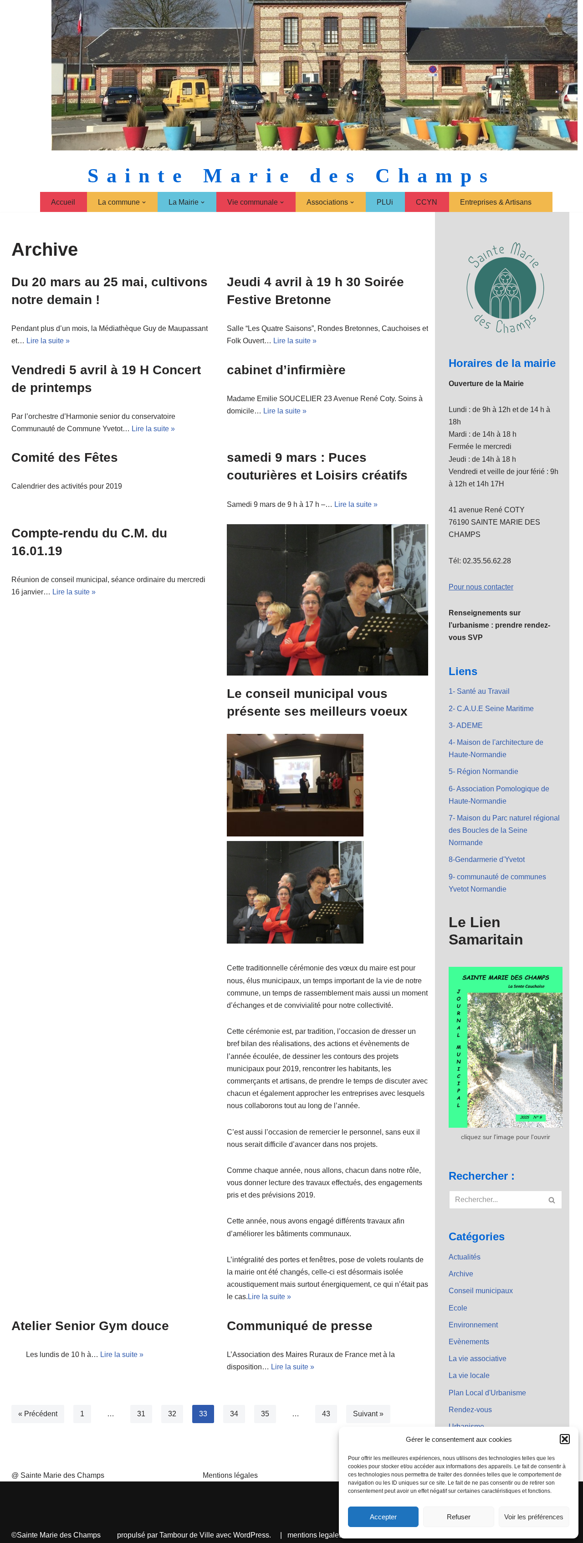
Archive (461, 1274)
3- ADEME (466, 725)
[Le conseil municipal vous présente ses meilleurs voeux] (328, 600)
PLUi (385, 202)
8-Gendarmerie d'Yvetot (487, 859)
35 (265, 1414)
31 (141, 1414)
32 (172, 1414)
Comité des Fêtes (64, 457)
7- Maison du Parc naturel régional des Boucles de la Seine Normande (504, 830)
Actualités (465, 1257)
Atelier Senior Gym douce (90, 1326)
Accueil (63, 202)
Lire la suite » (48, 341)
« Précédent (37, 1414)
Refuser (458, 1517)
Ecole (458, 1308)
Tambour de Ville (186, 1535)
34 (234, 1414)
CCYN (426, 202)
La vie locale (469, 1375)
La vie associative (477, 1358)
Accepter (383, 1517)
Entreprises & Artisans (496, 202)
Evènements (469, 1342)
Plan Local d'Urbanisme (487, 1393)
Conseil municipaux (481, 1291)
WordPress (251, 1535)
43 (326, 1414)
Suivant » (368, 1414)
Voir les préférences (533, 1517)
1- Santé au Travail (479, 691)
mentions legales (315, 1535)
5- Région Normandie (483, 771)
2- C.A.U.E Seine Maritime (491, 708)
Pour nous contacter (481, 587)
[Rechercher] (552, 1199)
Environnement (473, 1325)
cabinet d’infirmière (286, 370)
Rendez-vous (470, 1410)
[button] (564, 1439)
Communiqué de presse (300, 1326)
